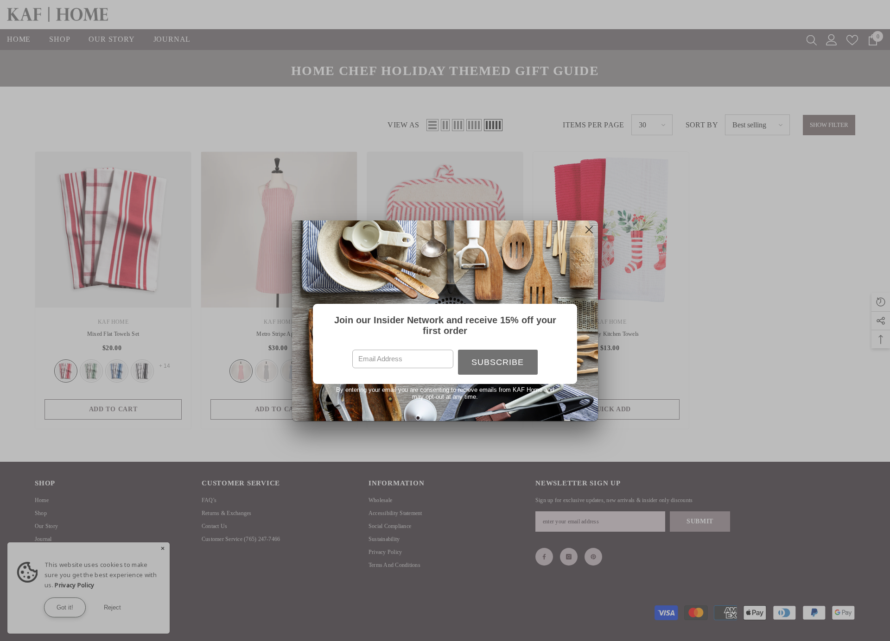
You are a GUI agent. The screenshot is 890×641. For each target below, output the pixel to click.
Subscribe (497, 362)
